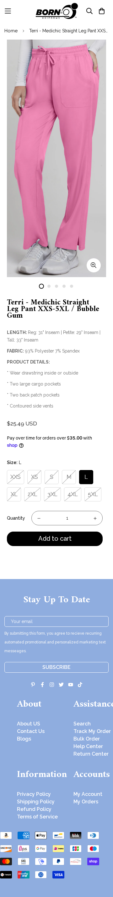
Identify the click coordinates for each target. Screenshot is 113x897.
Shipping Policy (36, 802)
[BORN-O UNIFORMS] (56, 11)
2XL (32, 494)
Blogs (24, 739)
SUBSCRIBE (56, 667)
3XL (52, 494)
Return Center (91, 754)
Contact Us (31, 731)
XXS (15, 476)
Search (82, 724)
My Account (87, 794)
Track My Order (92, 731)
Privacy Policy (34, 794)
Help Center (88, 746)
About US (28, 724)
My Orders (85, 802)
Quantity (16, 518)
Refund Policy (34, 809)
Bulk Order (86, 739)
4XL (72, 494)
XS (34, 476)
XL (14, 494)
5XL (93, 494)
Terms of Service (37, 817)
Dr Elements (40, 892)
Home (11, 31)
